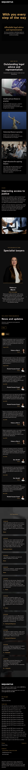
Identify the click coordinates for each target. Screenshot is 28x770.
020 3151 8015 (5, 754)
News (4, 327)
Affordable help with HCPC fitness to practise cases (13, 723)
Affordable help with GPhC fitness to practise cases (13, 721)
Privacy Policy (5, 745)
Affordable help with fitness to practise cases (11, 709)
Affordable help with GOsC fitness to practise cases (13, 719)
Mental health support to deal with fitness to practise (13, 739)
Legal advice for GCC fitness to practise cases (11, 711)
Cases (7, 334)
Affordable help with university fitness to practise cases (13, 732)
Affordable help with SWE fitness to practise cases (12, 730)
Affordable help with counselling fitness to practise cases (14, 707)
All (3, 334)
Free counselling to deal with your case (10, 737)
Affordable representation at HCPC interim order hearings (14, 734)
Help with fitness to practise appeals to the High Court (13, 706)
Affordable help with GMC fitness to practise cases (12, 715)
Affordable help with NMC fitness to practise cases (12, 728)
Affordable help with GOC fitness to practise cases (12, 717)
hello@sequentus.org (6, 752)
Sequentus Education (6, 700)
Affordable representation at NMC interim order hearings (14, 735)
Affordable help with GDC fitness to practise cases (12, 713)
